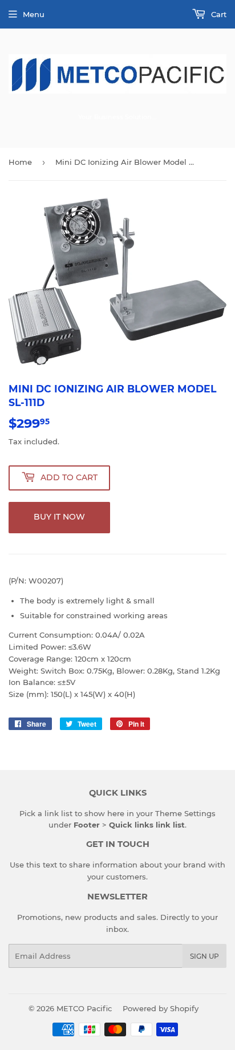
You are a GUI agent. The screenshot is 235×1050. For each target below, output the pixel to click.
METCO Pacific (84, 1008)
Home (20, 162)
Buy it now (59, 517)
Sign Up (204, 956)
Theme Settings (185, 813)
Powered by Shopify (160, 1008)
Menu (33, 14)
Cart (217, 14)
